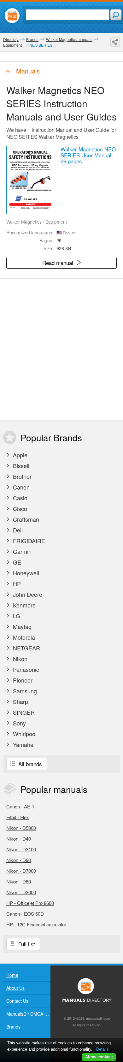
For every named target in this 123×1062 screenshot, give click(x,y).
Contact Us (17, 1001)
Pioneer (21, 680)
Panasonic (25, 669)
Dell (17, 530)
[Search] (115, 14)
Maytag (21, 626)
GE (16, 562)
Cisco (19, 508)
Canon (20, 487)
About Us (15, 988)
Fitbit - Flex (17, 817)
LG (15, 616)
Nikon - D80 (18, 881)
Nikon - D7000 (21, 870)
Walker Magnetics (24, 222)
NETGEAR (25, 648)
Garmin (21, 551)
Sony (18, 723)
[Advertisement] (61, 349)
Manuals (27, 70)
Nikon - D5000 (21, 827)
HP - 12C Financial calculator (36, 924)
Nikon (19, 658)
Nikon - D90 (18, 860)
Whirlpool (24, 734)
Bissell (20, 465)
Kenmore (23, 605)
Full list (26, 944)
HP (16, 583)
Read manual (58, 263)
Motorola (23, 637)
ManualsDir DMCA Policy (28, 1014)
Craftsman (25, 519)
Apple (19, 455)
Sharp (19, 701)
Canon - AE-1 (20, 806)
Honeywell (25, 573)
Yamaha (22, 744)
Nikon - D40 (18, 838)
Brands (13, 1027)
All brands (29, 764)
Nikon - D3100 (21, 849)
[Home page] (12, 15)
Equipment (56, 222)
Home (12, 975)
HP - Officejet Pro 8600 (30, 903)
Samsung (24, 691)
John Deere (26, 594)
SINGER (23, 712)
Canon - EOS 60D (25, 913)
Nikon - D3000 (21, 892)
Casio (19, 498)
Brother (21, 476)
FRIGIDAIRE (28, 541)
